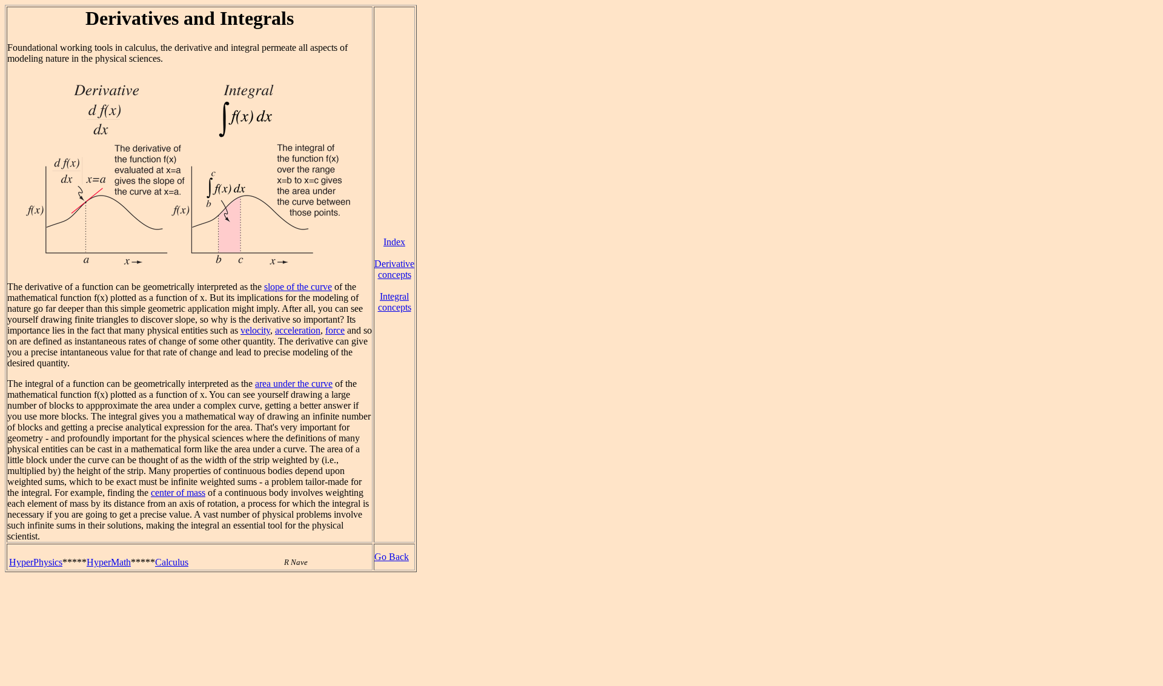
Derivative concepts (394, 269)
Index (394, 242)
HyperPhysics (35, 562)
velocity (255, 330)
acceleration (297, 330)
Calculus (171, 562)
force (335, 330)
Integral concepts (394, 301)
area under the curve (294, 383)
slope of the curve (298, 287)
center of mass (178, 492)
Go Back (391, 557)
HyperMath (109, 562)
